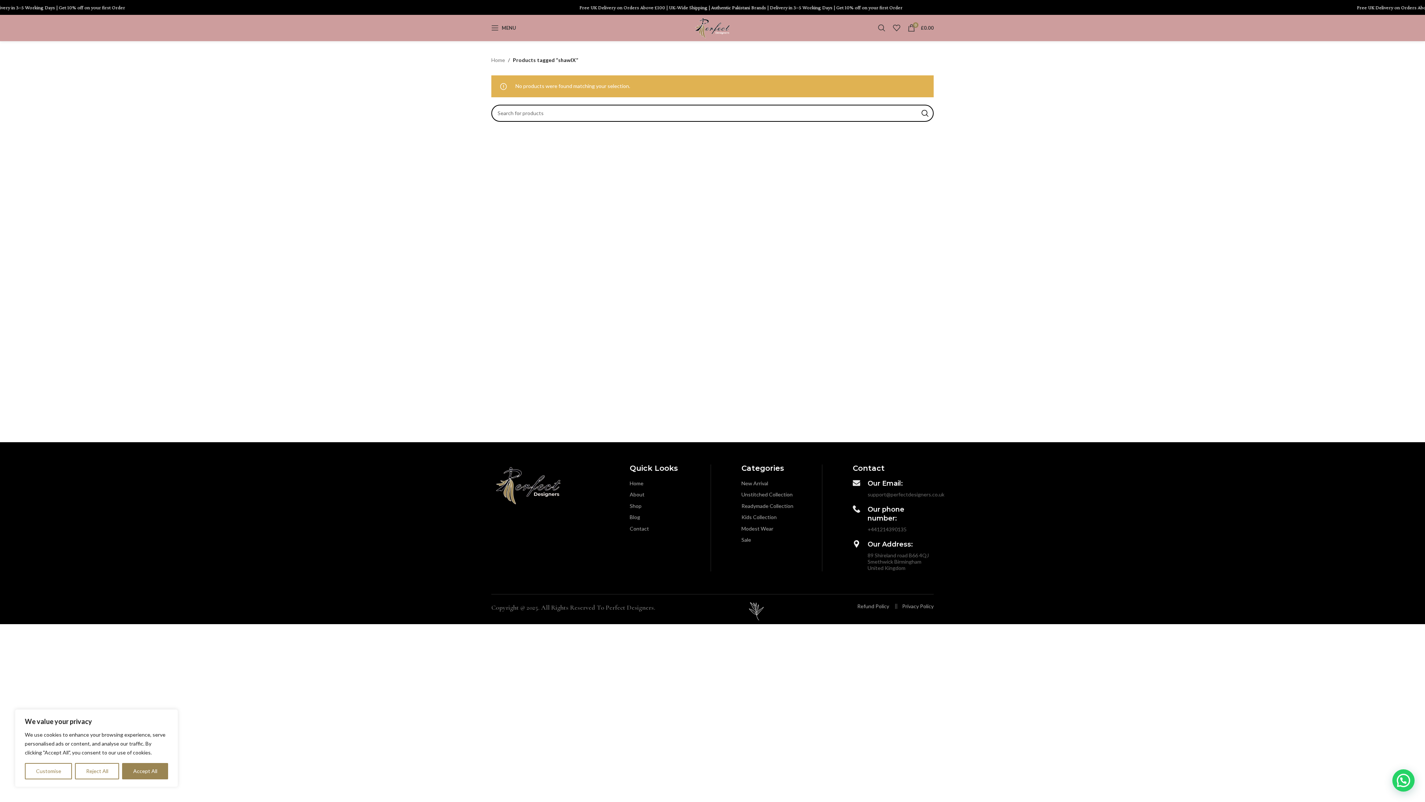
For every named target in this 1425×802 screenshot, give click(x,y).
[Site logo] (712, 27)
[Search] (881, 27)
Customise (48, 771)
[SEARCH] (925, 113)
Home (498, 60)
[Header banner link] (712, 7)
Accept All (145, 771)
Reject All (97, 771)
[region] (96, 748)
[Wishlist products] (896, 27)
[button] (1403, 780)
